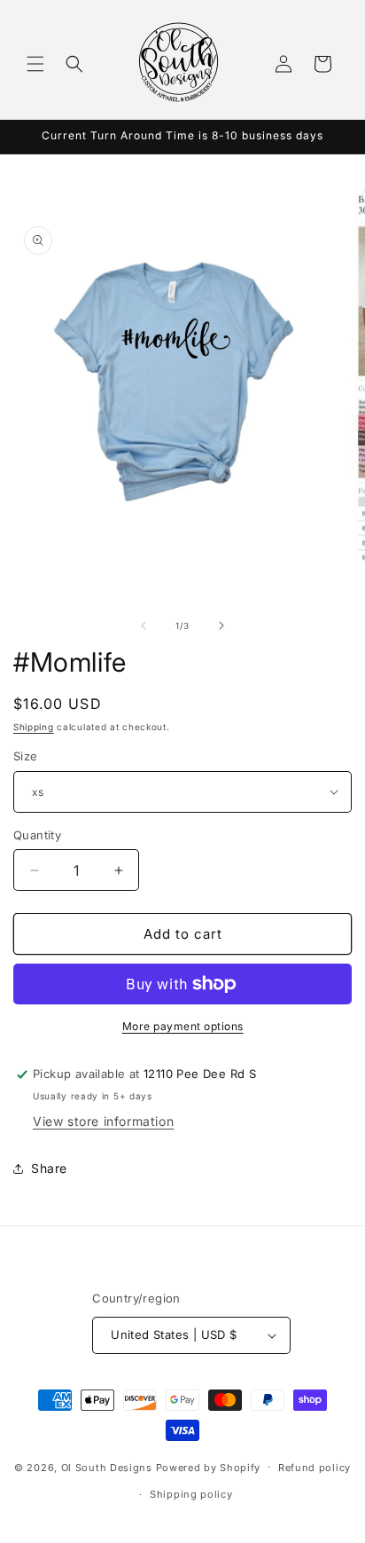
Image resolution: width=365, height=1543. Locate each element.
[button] (35, 63)
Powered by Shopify (208, 1466)
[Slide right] (221, 625)
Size (25, 756)
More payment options (183, 1026)
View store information (103, 1121)
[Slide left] (143, 625)
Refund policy (314, 1467)
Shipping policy (191, 1494)
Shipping (33, 726)
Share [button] (49, 1168)
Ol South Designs (106, 1466)
